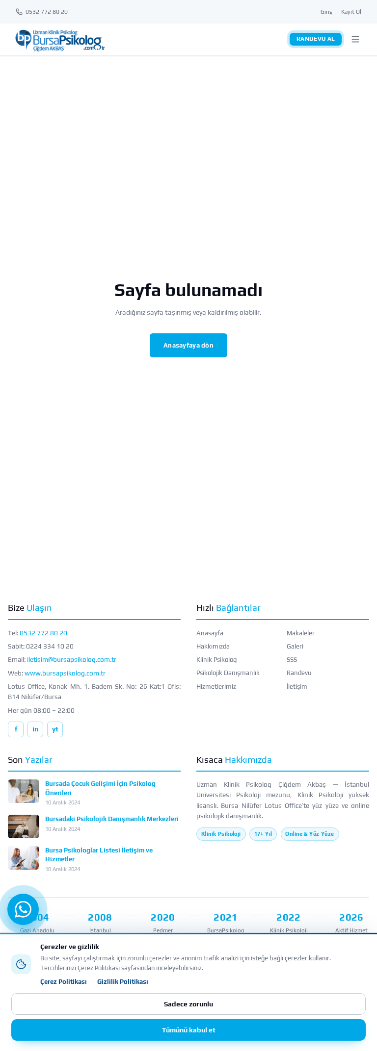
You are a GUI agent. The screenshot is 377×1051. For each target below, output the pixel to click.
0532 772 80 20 (43, 633)
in (35, 729)
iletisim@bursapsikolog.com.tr (71, 659)
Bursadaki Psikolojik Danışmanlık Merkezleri (112, 819)
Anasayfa (209, 633)
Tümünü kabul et (188, 1030)
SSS (292, 659)
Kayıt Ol (351, 11)
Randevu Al (315, 38)
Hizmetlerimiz (216, 686)
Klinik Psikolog (216, 659)
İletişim (297, 686)
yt (55, 729)
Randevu (299, 672)
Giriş (326, 11)
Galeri (295, 646)
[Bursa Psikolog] (60, 39)
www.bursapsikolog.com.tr (65, 673)
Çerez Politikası (63, 981)
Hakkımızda (213, 646)
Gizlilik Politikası (122, 981)
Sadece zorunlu (188, 1004)
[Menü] (355, 39)
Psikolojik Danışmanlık (228, 672)
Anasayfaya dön (188, 345)
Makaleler (301, 633)
